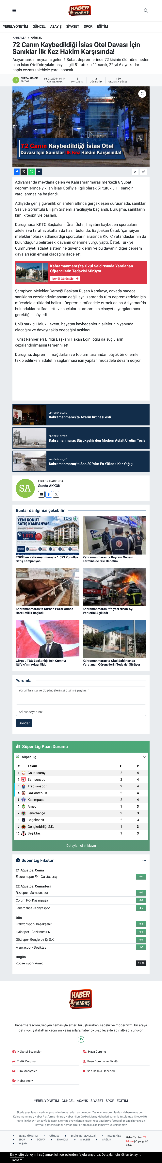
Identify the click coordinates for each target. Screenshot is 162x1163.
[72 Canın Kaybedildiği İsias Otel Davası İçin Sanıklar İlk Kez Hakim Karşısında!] (81, 126)
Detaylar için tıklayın (81, 846)
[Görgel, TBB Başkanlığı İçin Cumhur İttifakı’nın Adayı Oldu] (47, 638)
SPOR (88, 26)
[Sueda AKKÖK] (25, 488)
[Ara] (146, 10)
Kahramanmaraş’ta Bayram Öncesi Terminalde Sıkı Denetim (108, 559)
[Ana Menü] (14, 10)
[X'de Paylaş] (24, 172)
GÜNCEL (39, 26)
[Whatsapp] (81, 1039)
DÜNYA (40, 1139)
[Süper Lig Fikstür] (144, 860)
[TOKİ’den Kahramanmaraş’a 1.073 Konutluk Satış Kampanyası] (47, 535)
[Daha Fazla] (39, 172)
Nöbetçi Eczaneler (29, 1051)
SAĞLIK (106, 1139)
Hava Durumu (97, 1051)
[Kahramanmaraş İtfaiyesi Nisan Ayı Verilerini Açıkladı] (114, 587)
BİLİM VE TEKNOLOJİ (83, 1135)
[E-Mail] (41, 494)
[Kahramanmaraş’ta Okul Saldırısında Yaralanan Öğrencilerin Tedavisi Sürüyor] (114, 638)
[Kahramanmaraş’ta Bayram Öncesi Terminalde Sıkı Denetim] (114, 535)
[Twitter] (56, 494)
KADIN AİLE (114, 1135)
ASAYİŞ (55, 26)
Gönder (24, 723)
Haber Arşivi (25, 1080)
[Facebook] (48, 494)
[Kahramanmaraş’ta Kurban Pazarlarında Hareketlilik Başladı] (47, 587)
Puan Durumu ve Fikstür (103, 1061)
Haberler (19, 37)
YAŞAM (22, 1143)
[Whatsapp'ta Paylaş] (31, 172)
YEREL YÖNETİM (15, 26)
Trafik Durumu (26, 1061)
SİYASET (72, 26)
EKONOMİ (62, 1139)
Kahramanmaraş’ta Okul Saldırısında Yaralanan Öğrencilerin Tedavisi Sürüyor (111, 662)
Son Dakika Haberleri (101, 1071)
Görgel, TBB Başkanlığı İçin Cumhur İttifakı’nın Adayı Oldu (41, 662)
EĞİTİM (102, 26)
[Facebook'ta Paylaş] (17, 172)
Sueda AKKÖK (49, 486)
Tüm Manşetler (27, 1071)
